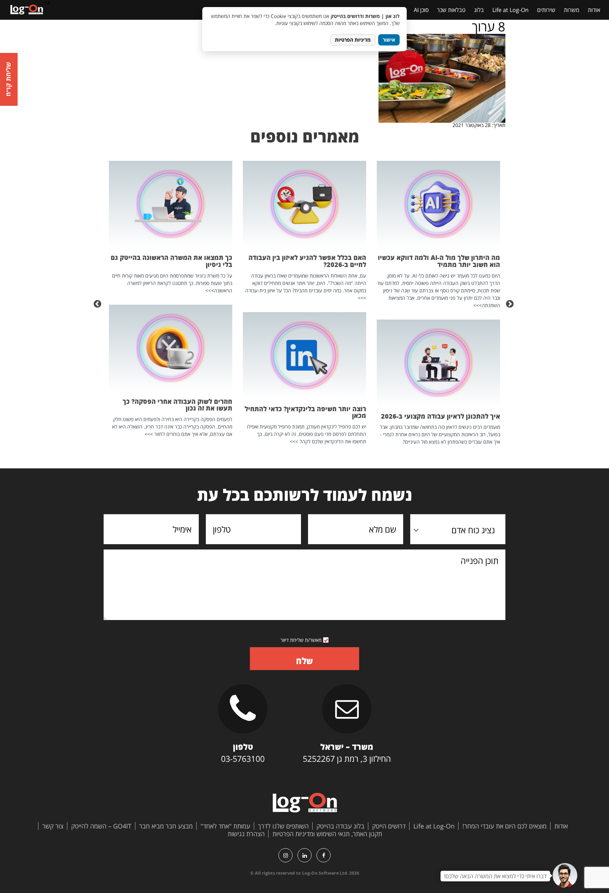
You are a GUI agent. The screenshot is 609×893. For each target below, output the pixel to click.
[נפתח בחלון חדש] (323, 855)
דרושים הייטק (389, 826)
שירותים (546, 10)
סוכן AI (421, 10)
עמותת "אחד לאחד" (225, 826)
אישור (389, 39)
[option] (438, 303)
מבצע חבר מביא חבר (166, 826)
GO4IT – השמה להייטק (101, 826)
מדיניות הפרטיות (353, 39)
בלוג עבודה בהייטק (340, 826)
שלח (304, 661)
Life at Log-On (510, 10)
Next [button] (98, 303)
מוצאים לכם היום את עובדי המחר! (504, 826)
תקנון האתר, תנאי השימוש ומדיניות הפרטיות (327, 834)
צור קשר (52, 826)
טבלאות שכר (451, 10)
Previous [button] (510, 303)
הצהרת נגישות (246, 834)
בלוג (479, 10)
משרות (571, 10)
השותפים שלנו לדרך (283, 826)
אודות (594, 10)
